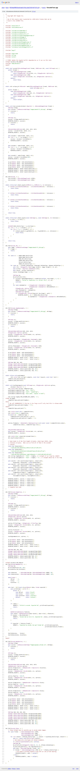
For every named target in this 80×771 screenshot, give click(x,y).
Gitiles (9, 768)
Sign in (76, 2)
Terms (18, 768)
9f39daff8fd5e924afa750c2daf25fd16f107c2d (24, 8)
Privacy (13, 768)
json (77, 768)
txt (73, 768)
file (33, 11)
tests (44, 8)
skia (3, 8)
